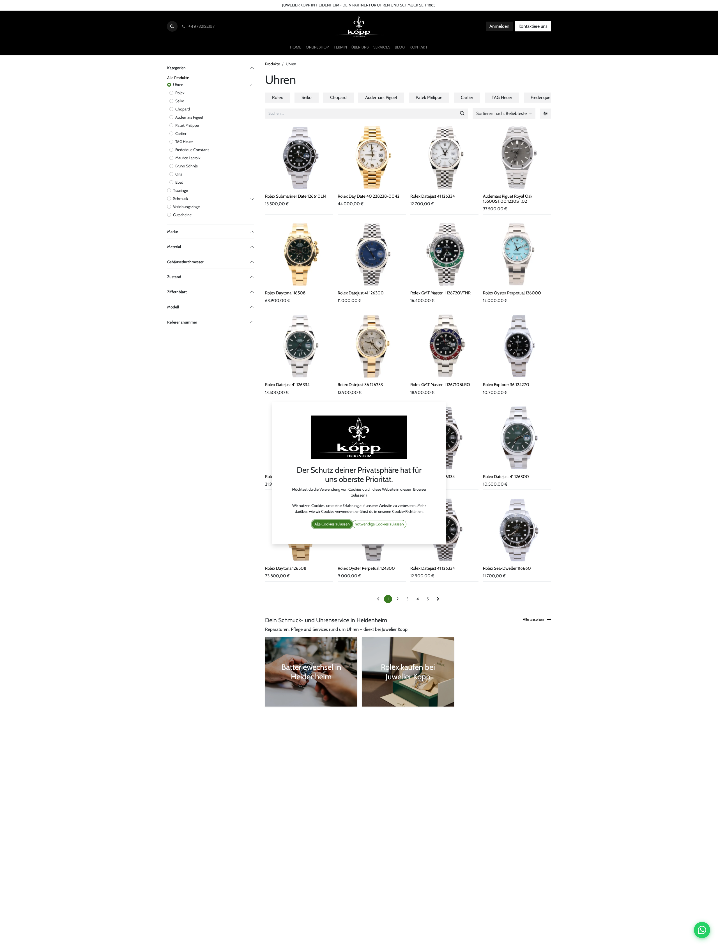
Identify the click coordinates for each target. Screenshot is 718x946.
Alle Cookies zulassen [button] (332, 524)
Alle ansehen (534, 619)
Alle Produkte (178, 77)
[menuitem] (295, 47)
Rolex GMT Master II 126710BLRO (440, 384)
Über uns (52, 5)
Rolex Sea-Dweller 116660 (507, 568)
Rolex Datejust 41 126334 (432, 196)
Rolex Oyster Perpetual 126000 (512, 293)
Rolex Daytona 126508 (285, 568)
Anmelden (499, 26)
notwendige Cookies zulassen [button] (379, 524)
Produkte (272, 63)
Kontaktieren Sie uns (21, 5)
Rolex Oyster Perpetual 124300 (366, 568)
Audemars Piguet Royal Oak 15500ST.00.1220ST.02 (507, 198)
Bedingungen (77, 5)
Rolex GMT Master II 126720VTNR (440, 293)
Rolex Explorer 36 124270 (506, 384)
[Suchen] (462, 114)
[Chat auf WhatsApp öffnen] (702, 930)
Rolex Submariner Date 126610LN (295, 196)
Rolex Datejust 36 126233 (360, 384)
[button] (172, 26)
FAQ (98, 5)
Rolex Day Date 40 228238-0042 (368, 196)
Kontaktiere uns (533, 26)
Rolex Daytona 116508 (285, 293)
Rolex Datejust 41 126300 (361, 293)
